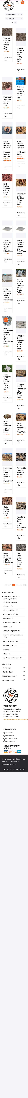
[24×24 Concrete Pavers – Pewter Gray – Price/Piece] (7, 229)
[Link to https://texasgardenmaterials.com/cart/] (22, 2)
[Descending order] (21, 14)
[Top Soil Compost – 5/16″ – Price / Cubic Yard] (7, 32)
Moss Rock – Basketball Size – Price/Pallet (21, 427)
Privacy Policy (10, 741)
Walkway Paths (8, 680)
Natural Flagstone (10, 631)
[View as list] (15, 22)
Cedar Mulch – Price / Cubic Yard (6, 511)
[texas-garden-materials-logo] (8, 1)
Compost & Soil (9, 614)
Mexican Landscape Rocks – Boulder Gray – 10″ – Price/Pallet (8, 334)
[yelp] (23, 769)
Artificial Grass (9, 602)
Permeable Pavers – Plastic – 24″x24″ (21, 471)
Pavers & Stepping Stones (13, 635)
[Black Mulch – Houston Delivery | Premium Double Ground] (7, 130)
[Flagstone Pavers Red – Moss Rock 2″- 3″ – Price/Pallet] (7, 457)
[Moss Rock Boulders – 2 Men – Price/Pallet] (7, 547)
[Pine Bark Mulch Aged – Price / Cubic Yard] (21, 547)
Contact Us (9, 733)
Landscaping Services (11, 658)
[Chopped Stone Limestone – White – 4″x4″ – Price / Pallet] (21, 324)
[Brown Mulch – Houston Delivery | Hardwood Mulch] (21, 130)
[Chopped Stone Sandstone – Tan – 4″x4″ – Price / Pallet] (21, 373)
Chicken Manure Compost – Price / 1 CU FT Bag (20, 92)
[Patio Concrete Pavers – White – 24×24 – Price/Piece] (7, 278)
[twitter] (8, 769)
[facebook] (4, 769)
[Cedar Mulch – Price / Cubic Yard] (7, 501)
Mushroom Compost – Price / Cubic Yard (8, 101)
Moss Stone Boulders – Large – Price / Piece (7, 426)
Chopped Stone (9, 610)
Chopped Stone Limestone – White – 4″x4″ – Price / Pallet (21, 342)
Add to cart (5, 59)
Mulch (6, 627)
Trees (6, 654)
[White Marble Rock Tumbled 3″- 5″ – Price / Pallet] (21, 273)
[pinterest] (14, 769)
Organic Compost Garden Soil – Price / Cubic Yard (20, 54)
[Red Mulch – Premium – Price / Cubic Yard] (7, 178)
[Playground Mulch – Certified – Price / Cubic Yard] (21, 182)
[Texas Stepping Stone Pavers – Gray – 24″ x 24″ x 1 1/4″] (7, 368)
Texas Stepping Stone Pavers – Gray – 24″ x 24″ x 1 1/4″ (7, 382)
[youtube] (17, 769)
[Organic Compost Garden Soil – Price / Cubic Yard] (21, 37)
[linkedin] (20, 769)
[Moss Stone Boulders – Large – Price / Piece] (7, 416)
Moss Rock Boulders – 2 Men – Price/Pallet (8, 558)
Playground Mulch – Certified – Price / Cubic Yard (21, 199)
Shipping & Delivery (12, 738)
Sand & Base (8, 645)
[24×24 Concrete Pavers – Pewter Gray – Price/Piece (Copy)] (21, 229)
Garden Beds (8, 672)
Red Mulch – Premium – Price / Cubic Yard (7, 189)
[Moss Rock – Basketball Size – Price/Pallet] (21, 417)
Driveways (7, 668)
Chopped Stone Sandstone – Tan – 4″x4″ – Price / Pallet (21, 390)
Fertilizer (7, 618)
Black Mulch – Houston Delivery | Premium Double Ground (7, 148)
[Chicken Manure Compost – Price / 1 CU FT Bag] (21, 81)
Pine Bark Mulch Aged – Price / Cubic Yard (19, 560)
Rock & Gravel (9, 641)
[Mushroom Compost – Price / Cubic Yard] (7, 85)
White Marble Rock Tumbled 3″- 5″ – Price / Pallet (20, 285)
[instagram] (11, 769)
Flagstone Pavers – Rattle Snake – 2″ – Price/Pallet (21, 522)
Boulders (7, 606)
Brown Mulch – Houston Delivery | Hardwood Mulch (21, 147)
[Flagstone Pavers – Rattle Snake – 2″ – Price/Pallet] (21, 505)
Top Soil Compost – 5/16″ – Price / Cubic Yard (7, 43)
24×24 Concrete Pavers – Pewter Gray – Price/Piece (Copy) (21, 246)
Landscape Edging (10, 622)
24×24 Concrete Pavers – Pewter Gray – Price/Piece (8, 245)
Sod (5, 650)
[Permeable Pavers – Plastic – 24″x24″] (21, 457)
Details (10, 57)
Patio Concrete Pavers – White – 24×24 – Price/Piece (8, 294)
